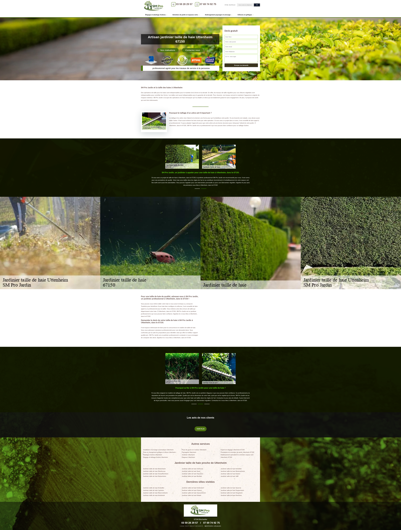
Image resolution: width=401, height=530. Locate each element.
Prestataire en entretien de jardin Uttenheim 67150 (237, 452)
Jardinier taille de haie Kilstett (191, 495)
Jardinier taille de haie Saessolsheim (194, 493)
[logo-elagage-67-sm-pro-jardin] (154, 6)
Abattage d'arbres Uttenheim (152, 455)
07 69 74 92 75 (208, 4)
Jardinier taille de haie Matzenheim (154, 476)
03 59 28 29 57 (184, 4)
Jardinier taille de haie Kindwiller (153, 488)
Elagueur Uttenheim (188, 457)
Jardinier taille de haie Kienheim (231, 495)
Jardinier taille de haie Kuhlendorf (193, 488)
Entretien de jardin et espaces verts (185, 15)
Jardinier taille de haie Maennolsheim (155, 493)
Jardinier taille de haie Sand (191, 471)
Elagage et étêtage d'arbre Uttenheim (155, 457)
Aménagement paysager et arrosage (218, 15)
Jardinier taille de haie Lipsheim (153, 490)
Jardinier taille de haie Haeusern (192, 474)
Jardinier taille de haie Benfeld (192, 476)
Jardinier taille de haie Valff (229, 476)
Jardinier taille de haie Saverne (231, 488)
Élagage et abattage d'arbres (155, 15)
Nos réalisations (167, 50)
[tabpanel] (200, 180)
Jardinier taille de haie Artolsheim (154, 495)
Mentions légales (213, 526)
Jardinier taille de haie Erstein (230, 474)
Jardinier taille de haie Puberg (192, 490)
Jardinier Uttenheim (188, 455)
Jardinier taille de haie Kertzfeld (231, 469)
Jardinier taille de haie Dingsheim (232, 493)
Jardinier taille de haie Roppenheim (232, 490)
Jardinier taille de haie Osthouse (192, 469)
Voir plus (200, 429)
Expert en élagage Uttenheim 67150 (233, 450)
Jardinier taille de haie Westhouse (154, 471)
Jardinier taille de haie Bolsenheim (154, 469)
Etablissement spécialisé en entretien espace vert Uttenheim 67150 (237, 456)
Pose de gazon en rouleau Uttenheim (194, 450)
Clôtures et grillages (245, 15)
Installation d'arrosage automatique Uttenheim (158, 450)
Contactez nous (192, 50)
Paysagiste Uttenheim (189, 452)
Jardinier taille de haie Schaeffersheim (155, 474)
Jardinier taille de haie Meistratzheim (233, 471)
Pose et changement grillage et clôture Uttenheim (159, 452)
